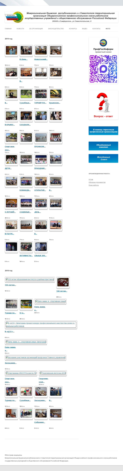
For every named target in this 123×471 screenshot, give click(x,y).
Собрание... (39, 422)
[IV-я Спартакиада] (26, 307)
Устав (91, 179)
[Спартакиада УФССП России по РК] (21, 373)
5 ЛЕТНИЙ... (10, 212)
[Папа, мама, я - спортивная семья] (50, 301)
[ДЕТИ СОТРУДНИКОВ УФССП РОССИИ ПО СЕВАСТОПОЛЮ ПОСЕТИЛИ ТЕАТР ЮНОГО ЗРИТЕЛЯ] (11, 163)
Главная (8, 29)
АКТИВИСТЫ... (26, 255)
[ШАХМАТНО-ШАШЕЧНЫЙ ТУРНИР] (55, 206)
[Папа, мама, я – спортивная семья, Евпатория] (26, 342)
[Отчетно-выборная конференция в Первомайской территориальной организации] (55, 54)
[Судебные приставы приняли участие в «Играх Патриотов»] (26, 395)
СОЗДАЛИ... (25, 124)
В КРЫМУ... (10, 124)
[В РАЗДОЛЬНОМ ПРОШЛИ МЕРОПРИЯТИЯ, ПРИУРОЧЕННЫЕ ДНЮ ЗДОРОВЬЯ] (55, 185)
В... (21, 81)
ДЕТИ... (8, 168)
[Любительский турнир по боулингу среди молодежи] (26, 417)
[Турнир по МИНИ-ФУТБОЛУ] (11, 307)
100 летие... (61, 291)
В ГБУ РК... (9, 233)
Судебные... (25, 103)
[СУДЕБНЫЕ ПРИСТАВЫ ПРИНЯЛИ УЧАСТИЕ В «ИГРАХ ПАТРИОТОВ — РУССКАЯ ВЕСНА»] (26, 206)
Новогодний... (41, 59)
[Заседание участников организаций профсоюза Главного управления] (35, 357)
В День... (24, 59)
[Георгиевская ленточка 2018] (53, 373)
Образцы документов (97, 182)
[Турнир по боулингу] (11, 395)
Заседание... (10, 363)
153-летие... (10, 285)
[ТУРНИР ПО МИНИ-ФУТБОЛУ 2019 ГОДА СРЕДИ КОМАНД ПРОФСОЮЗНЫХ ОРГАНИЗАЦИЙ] (41, 97)
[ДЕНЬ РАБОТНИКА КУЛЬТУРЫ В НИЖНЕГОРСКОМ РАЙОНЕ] (41, 206)
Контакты (96, 29)
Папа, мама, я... (39, 308)
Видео (84, 29)
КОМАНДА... (25, 190)
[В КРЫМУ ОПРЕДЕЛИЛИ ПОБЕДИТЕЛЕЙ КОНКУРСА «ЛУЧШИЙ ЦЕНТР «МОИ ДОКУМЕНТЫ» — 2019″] (11, 119)
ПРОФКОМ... (40, 146)
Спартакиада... (10, 148)
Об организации (36, 29)
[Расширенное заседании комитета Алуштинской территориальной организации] (55, 417)
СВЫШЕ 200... (40, 255)
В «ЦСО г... (9, 331)
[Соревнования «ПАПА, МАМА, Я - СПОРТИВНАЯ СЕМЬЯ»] (26, 141)
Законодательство (56, 29)
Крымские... (54, 103)
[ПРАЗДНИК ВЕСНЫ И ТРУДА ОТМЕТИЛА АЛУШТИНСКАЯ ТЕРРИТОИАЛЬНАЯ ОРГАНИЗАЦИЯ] (41, 163)
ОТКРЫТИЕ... (40, 190)
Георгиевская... (43, 380)
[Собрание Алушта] (41, 417)
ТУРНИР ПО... (40, 103)
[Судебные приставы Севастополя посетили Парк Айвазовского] (26, 97)
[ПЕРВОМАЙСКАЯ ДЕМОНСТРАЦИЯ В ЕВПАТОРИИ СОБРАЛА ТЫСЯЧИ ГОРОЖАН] (55, 163)
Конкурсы (73, 29)
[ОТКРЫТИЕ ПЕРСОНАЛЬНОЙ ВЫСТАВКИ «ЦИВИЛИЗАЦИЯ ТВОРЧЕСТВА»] (41, 185)
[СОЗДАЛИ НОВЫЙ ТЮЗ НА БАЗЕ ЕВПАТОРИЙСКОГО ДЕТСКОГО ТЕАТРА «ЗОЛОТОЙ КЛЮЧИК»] (26, 119)
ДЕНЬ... (37, 212)
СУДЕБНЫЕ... (25, 212)
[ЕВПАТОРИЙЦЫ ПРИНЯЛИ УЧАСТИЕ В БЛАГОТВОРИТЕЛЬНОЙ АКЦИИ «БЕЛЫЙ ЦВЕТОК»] (41, 119)
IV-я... (22, 313)
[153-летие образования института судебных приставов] (30, 279)
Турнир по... (10, 313)
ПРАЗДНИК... (40, 168)
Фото (108, 29)
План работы (94, 185)
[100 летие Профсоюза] (63, 286)
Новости (20, 29)
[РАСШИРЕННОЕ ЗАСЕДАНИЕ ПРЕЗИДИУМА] (26, 228)
